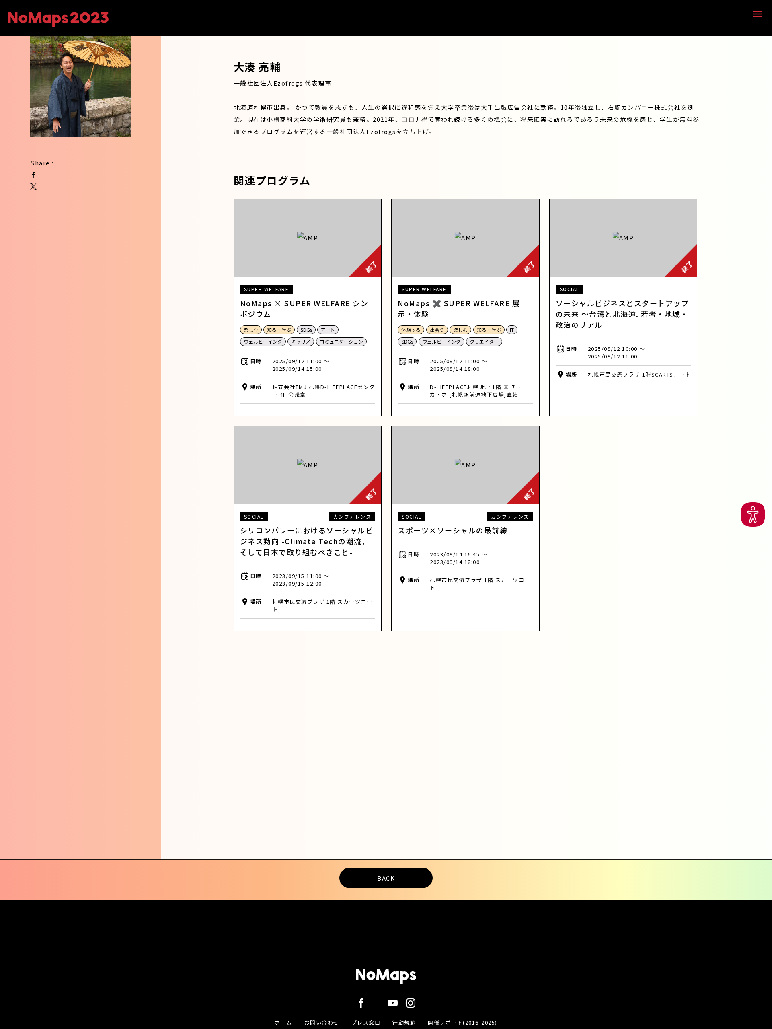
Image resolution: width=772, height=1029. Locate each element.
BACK (386, 878)
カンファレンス (352, 516)
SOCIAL (569, 289)
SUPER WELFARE (266, 289)
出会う (437, 329)
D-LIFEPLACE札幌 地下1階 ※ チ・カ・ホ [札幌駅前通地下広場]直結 (476, 391)
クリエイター (484, 341)
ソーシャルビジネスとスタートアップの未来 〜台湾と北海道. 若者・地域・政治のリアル (622, 314)
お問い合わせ (321, 1022)
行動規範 (404, 1022)
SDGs (306, 329)
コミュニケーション (341, 341)
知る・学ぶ (279, 329)
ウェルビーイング (263, 341)
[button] (753, 515)
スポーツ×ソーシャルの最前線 (452, 530)
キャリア (300, 341)
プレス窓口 (366, 1022)
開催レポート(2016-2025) (462, 1022)
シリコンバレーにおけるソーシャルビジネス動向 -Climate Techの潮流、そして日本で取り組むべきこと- (307, 541)
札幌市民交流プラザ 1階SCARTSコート (639, 374)
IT (512, 329)
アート (328, 329)
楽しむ (251, 329)
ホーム (283, 1022)
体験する (411, 329)
